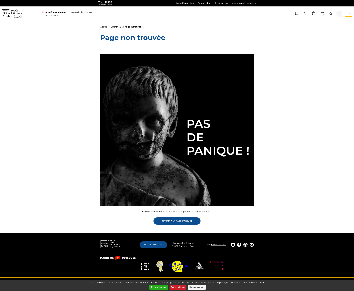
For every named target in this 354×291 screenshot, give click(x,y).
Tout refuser (178, 287)
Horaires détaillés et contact (81, 12)
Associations (221, 3)
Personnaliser (196, 287)
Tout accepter (159, 287)
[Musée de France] (145, 266)
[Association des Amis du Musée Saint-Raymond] (199, 266)
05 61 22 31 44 (218, 244)
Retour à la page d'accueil (177, 221)
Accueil (104, 26)
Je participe (204, 3)
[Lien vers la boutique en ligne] (314, 13)
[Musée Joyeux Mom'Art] (159, 266)
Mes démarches (185, 3)
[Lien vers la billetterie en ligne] (305, 13)
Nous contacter (153, 244)
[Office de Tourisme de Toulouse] (217, 266)
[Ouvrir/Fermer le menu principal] (339, 14)
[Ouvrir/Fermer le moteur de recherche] (330, 14)
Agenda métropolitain (244, 3)
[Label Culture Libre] (178, 266)
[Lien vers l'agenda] (297, 13)
